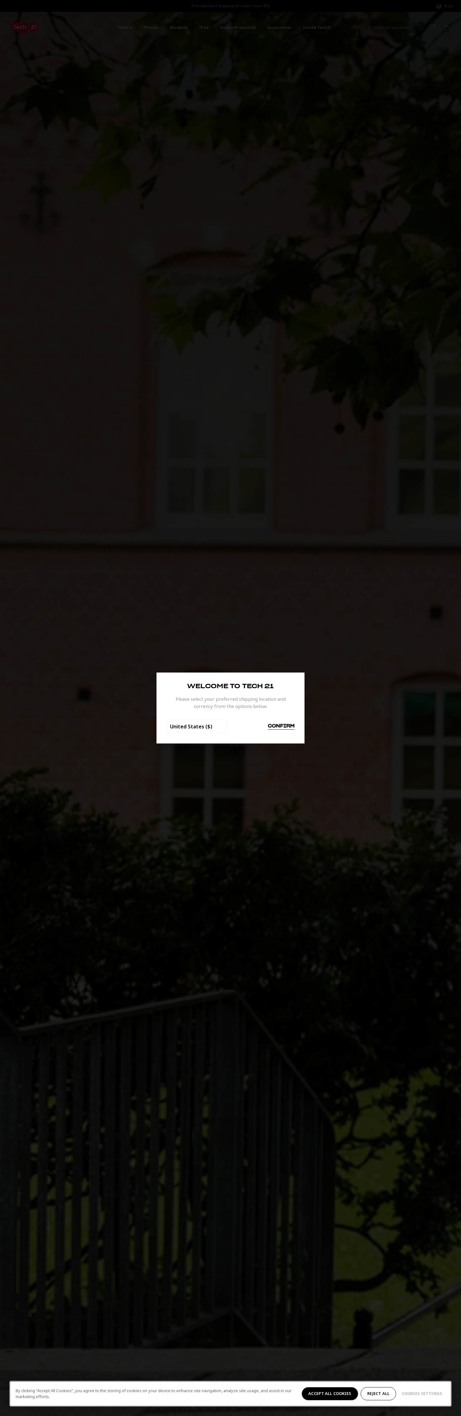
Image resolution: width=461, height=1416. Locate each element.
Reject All (378, 1393)
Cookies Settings (422, 1393)
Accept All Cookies (329, 1393)
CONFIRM (281, 726)
